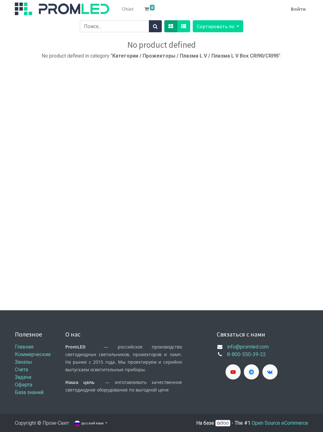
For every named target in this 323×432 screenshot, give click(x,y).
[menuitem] (128, 9)
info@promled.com (248, 347)
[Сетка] (170, 26)
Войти (298, 9)
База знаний (29, 392)
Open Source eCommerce (280, 423)
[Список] (183, 26)
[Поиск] (155, 26)
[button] (218, 26)
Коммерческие (33, 354)
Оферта (23, 385)
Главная (24, 347)
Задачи (23, 377)
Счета (21, 370)
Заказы (23, 362)
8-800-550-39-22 (246, 354)
